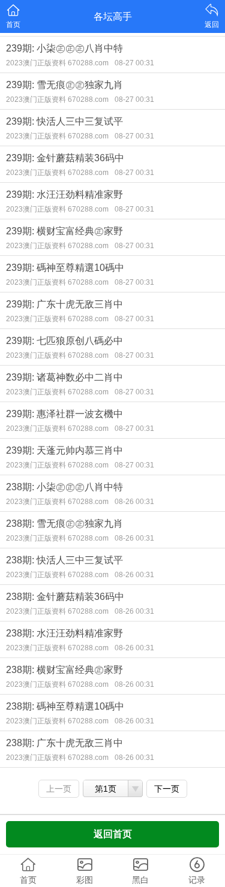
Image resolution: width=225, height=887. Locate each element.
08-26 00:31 (134, 501)
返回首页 (113, 834)
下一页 (166, 789)
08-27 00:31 (134, 63)
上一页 (58, 789)
